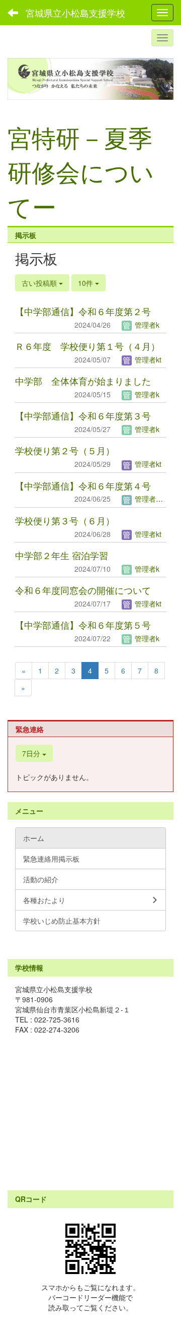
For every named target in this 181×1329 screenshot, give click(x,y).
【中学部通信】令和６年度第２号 (83, 311)
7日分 (32, 753)
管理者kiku (150, 499)
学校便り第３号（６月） (65, 520)
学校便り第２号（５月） (65, 450)
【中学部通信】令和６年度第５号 (83, 624)
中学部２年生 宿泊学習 (61, 555)
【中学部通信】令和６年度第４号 (83, 485)
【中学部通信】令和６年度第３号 (83, 415)
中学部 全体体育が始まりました (83, 380)
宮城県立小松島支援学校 (75, 12)
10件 (86, 283)
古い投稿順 (40, 283)
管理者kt (147, 359)
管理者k (146, 325)
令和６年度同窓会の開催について (83, 589)
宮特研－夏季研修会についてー (81, 171)
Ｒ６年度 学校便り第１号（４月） (87, 345)
